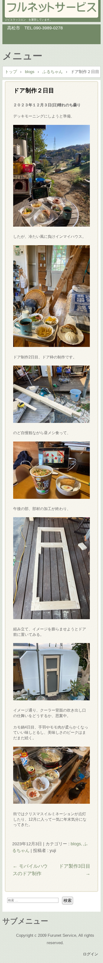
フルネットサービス (51, 7)
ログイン (90, 954)
